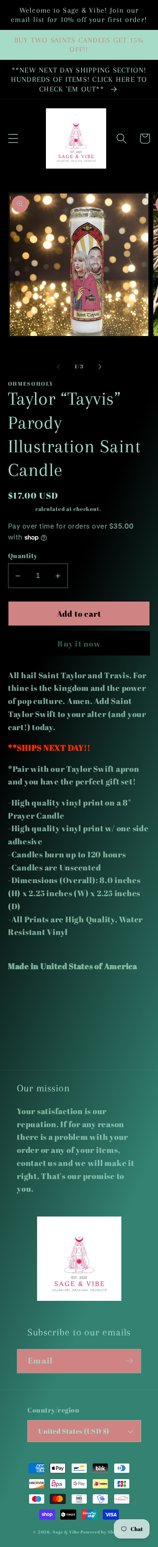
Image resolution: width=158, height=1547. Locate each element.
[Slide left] (58, 366)
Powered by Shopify (102, 1532)
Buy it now (79, 643)
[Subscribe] (129, 1361)
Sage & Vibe (66, 1532)
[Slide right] (100, 366)
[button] (13, 138)
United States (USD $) (74, 1431)
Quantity (23, 555)
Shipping (21, 509)
